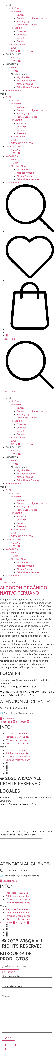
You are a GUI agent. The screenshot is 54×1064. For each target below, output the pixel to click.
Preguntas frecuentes (17, 733)
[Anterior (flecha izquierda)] (2, 1049)
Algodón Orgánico (26, 80)
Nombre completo (11, 976)
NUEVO (15, 8)
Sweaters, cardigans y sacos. (32, 18)
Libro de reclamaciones (18, 743)
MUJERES (16, 11)
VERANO (15, 57)
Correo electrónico (12, 986)
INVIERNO (16, 60)
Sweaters (21, 41)
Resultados (9, 972)
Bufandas (21, 31)
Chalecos (21, 34)
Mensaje (6, 996)
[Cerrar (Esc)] (2, 1045)
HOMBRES (16, 28)
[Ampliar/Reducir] (18, 1045)
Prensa (14, 70)
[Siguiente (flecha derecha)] (7, 1049)
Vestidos (21, 14)
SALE (14, 47)
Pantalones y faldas (27, 24)
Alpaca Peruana (25, 84)
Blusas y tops (24, 21)
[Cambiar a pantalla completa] (13, 1045)
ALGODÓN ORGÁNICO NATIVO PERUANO (23, 590)
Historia (15, 67)
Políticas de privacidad (17, 736)
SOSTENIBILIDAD (14, 90)
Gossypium (6, 602)
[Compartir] (7, 1045)
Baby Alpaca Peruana (28, 87)
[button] (27, 93)
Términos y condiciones (18, 740)
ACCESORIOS (18, 44)
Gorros (20, 37)
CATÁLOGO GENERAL (22, 51)
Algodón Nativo (25, 77)
